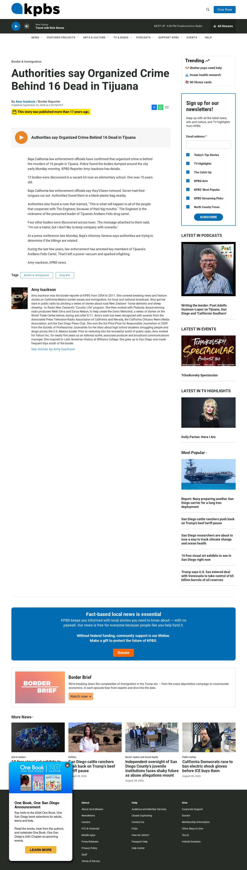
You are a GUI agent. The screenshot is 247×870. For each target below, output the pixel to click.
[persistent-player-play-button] (16, 26)
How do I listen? (140, 835)
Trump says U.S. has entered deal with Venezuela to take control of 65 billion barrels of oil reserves (207, 576)
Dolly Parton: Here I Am (198, 437)
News (35, 37)
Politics (72, 757)
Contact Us (138, 822)
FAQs (135, 828)
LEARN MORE (41, 849)
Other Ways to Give (192, 828)
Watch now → (80, 696)
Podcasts (143, 37)
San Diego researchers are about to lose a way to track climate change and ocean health (207, 539)
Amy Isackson (25, 101)
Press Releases (90, 841)
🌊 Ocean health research (203, 75)
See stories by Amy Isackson (53, 349)
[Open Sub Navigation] (41, 37)
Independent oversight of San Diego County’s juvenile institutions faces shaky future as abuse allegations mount (152, 768)
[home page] (35, 9)
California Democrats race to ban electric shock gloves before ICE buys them (207, 766)
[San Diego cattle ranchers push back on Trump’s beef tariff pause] (95, 737)
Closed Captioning (142, 815)
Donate (123, 653)
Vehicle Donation (191, 841)
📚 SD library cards (198, 82)
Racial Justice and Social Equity (141, 757)
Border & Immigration (26, 61)
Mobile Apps (88, 835)
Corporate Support (192, 809)
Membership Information (196, 822)
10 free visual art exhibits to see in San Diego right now (206, 557)
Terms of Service (91, 861)
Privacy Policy (89, 848)
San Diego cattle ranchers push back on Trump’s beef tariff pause (208, 521)
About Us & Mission (92, 809)
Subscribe (208, 217)
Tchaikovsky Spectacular (199, 375)
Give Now (224, 9)
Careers (86, 822)
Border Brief (80, 677)
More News (21, 717)
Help (208, 37)
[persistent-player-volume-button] (27, 26)
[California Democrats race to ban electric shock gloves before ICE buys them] (209, 737)
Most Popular (193, 452)
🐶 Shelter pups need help (203, 68)
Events (192, 37)
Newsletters (88, 815)
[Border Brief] (40, 687)
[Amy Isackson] (19, 298)
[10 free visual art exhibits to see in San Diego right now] (38, 737)
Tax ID (185, 835)
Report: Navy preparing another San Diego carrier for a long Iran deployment (207, 503)
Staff (84, 854)
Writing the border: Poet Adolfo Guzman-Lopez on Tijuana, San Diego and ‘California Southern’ (204, 309)
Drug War (64, 275)
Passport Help (140, 841)
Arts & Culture (94, 37)
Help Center (138, 848)
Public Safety (189, 757)
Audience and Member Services (149, 809)
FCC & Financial (90, 828)
